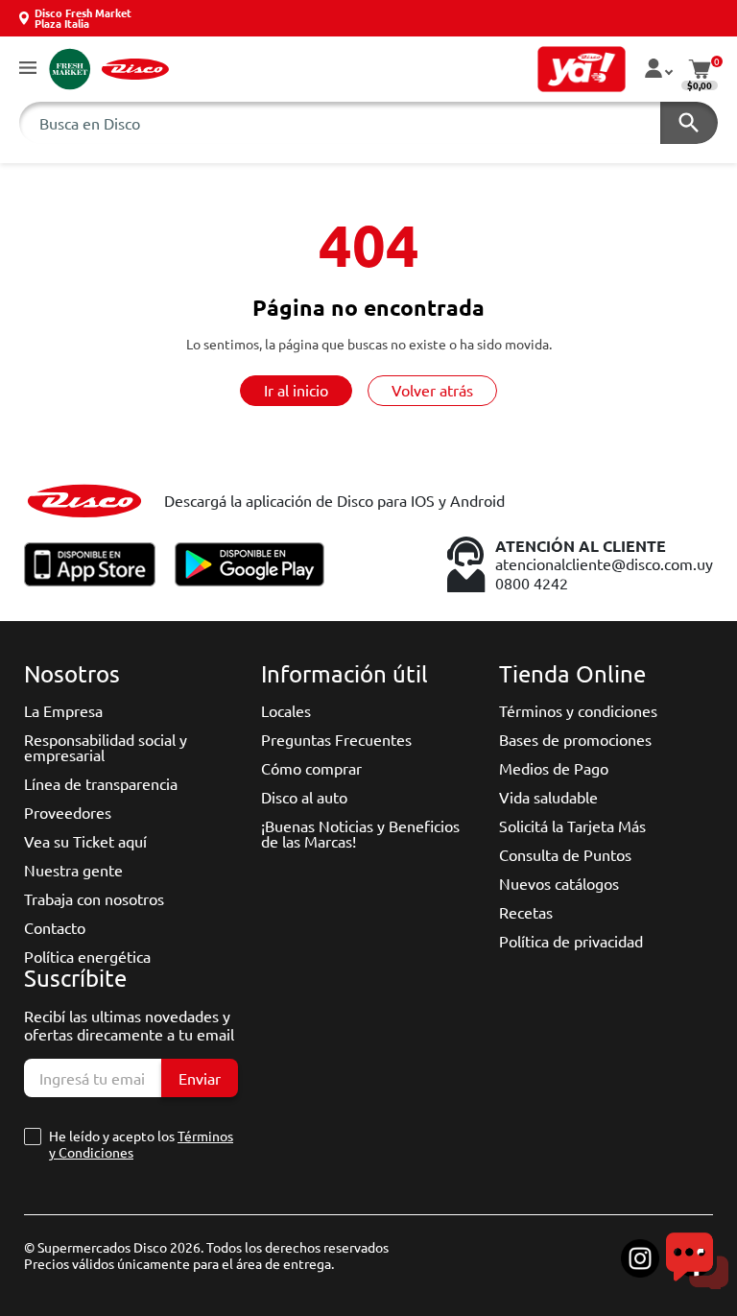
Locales (286, 710)
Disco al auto (304, 796)
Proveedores (67, 812)
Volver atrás (432, 389)
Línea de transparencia (101, 783)
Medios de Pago (553, 768)
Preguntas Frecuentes (336, 739)
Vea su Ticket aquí (85, 841)
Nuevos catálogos (559, 883)
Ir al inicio (296, 389)
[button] (27, 68)
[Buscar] (689, 123)
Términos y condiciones (578, 710)
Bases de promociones (575, 739)
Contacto (54, 927)
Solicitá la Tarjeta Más (572, 825)
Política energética (87, 956)
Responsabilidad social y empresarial (105, 746)
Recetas (526, 912)
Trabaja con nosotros (94, 898)
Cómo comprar (311, 768)
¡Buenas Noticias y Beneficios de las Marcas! (360, 833)
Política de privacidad (571, 940)
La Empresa (63, 710)
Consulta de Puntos (565, 854)
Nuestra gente (73, 869)
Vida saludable (548, 796)
